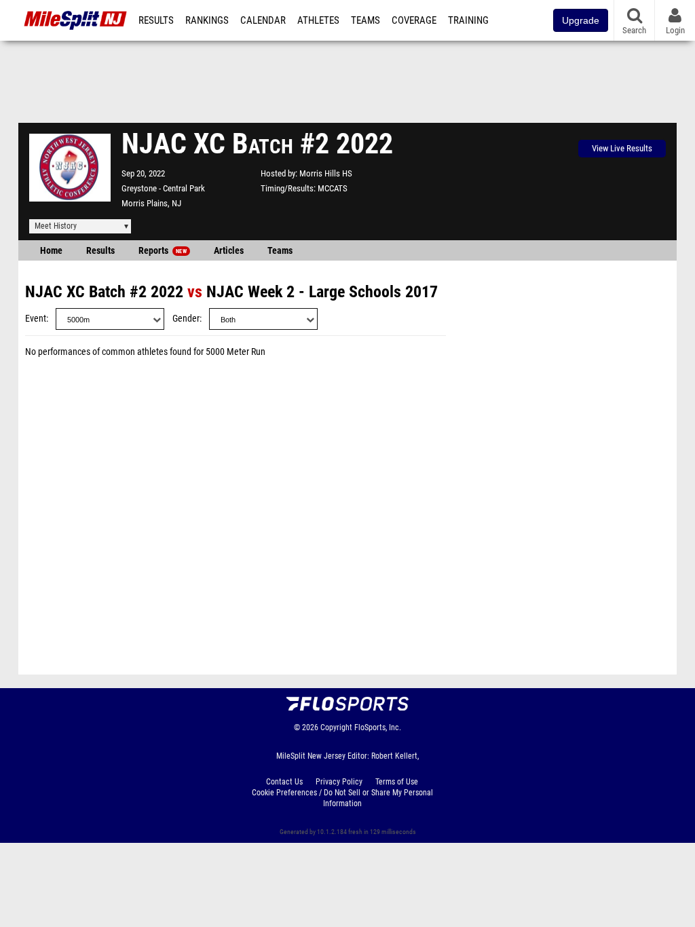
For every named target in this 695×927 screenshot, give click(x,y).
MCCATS (333, 188)
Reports (162, 251)
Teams (365, 20)
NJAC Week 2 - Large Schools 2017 (322, 291)
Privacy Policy (339, 782)
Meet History (56, 226)
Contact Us (284, 782)
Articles (229, 251)
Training (468, 20)
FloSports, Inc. (377, 727)
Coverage (414, 20)
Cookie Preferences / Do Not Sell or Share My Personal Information (342, 798)
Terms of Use (396, 782)
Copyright (336, 727)
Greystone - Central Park (163, 188)
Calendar (263, 20)
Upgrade (580, 20)
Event (35, 318)
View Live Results (622, 148)
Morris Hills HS (325, 173)
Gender (186, 318)
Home (51, 251)
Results (156, 20)
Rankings (207, 20)
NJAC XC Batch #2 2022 (104, 291)
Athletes (318, 20)
